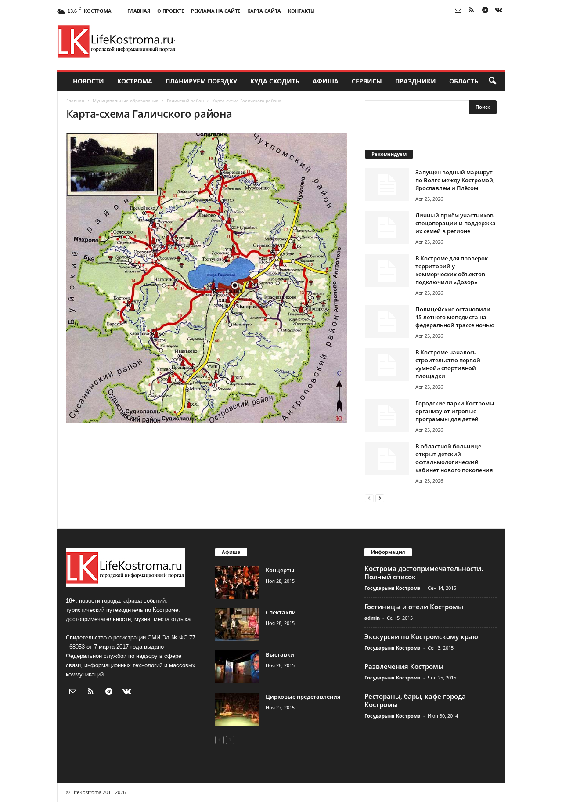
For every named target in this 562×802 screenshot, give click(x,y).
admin (372, 617)
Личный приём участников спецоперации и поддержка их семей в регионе (455, 223)
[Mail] (458, 10)
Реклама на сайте (215, 10)
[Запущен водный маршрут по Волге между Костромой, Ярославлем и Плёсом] (387, 184)
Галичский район (185, 101)
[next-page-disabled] (230, 739)
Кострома (134, 81)
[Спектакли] (237, 624)
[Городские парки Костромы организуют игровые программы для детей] (387, 415)
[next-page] (379, 497)
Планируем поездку (201, 81)
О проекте (170, 10)
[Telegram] (485, 10)
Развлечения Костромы (403, 666)
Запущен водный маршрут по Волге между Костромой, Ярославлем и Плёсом (454, 180)
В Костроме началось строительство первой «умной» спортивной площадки (447, 364)
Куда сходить (274, 81)
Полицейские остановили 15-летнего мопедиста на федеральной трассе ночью (454, 317)
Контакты (301, 10)
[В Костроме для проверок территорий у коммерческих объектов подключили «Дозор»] (387, 270)
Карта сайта (264, 10)
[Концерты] (237, 582)
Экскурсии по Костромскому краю (421, 636)
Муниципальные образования (126, 101)
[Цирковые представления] (237, 709)
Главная (138, 10)
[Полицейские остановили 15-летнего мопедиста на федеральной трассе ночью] (387, 321)
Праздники (415, 81)
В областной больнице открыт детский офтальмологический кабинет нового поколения (454, 458)
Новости (88, 81)
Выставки (280, 654)
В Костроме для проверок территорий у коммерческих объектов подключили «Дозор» (451, 270)
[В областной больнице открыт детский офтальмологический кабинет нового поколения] (387, 458)
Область (463, 81)
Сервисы (367, 81)
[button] (492, 81)
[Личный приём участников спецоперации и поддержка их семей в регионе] (387, 227)
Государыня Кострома (392, 588)
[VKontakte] (499, 10)
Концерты (280, 570)
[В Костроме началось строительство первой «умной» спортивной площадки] (387, 364)
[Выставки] (237, 666)
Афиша (326, 81)
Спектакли (281, 612)
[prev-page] (369, 497)
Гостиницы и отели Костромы (413, 606)
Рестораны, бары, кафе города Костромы (415, 700)
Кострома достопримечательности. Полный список (423, 572)
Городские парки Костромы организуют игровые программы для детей (454, 411)
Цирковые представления (303, 697)
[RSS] (471, 10)
